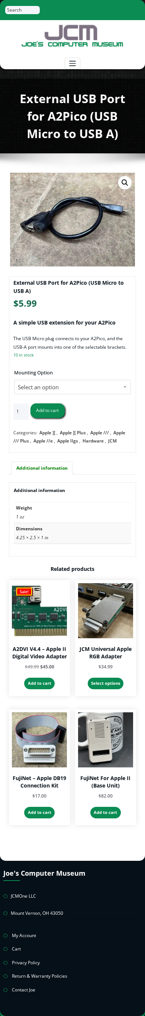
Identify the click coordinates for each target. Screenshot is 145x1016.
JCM (112, 441)
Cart (16, 949)
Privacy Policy (26, 962)
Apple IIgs (67, 441)
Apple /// (99, 432)
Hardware (93, 441)
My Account (24, 935)
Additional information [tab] (42, 468)
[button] (125, 182)
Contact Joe (23, 990)
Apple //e (43, 441)
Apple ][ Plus (73, 432)
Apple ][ (47, 432)
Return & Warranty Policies (39, 976)
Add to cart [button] (39, 683)
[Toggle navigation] (73, 63)
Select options (105, 683)
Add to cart (47, 410)
